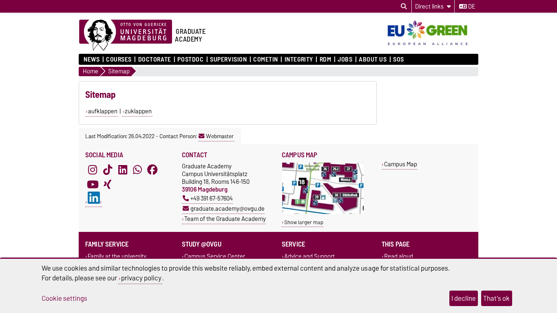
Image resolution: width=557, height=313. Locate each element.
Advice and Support (309, 256)
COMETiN (265, 59)
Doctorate (154, 59)
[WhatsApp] (137, 169)
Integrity (299, 59)
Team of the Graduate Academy (225, 219)
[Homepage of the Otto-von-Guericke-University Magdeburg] (125, 35)
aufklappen (102, 111)
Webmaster (220, 136)
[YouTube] (92, 184)
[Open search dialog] (404, 6)
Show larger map (303, 222)
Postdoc (190, 59)
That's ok (496, 298)
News (91, 59)
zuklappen (138, 111)
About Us (373, 59)
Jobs (345, 59)
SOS (398, 59)
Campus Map (400, 164)
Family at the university (117, 256)
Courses (119, 59)
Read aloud (398, 256)
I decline (463, 298)
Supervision (228, 59)
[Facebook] (152, 169)
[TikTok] (107, 169)
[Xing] (107, 184)
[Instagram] (92, 169)
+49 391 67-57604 (211, 198)
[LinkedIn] (122, 169)
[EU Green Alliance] (431, 46)
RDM (325, 59)
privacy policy (141, 278)
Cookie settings (64, 298)
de (471, 6)
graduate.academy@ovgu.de (227, 208)
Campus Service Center (214, 256)
